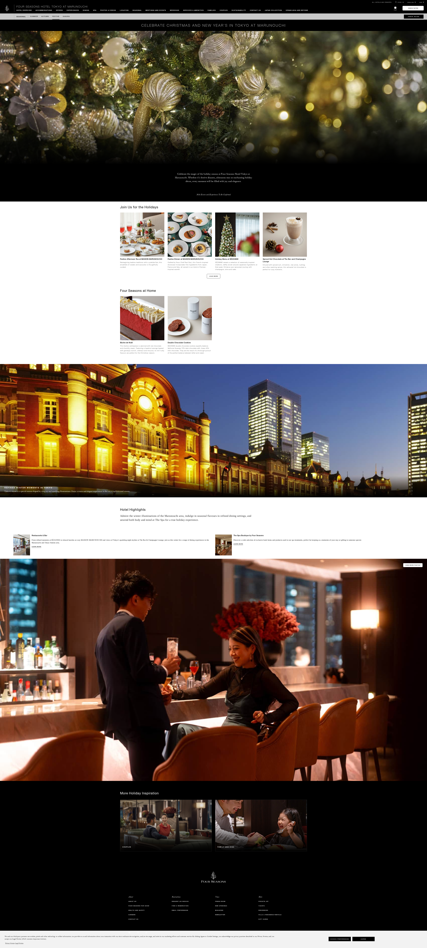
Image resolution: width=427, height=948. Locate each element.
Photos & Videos (108, 10)
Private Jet (264, 901)
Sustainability (239, 10)
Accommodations (44, 10)
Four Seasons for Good (138, 906)
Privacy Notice (10, 943)
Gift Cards (263, 919)
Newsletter (220, 914)
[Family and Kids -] (261, 825)
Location (124, 10)
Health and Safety (136, 910)
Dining (86, 10)
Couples (224, 10)
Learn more (36, 546)
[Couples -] (166, 825)
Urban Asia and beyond (297, 10)
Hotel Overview (24, 10)
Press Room (220, 901)
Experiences (73, 10)
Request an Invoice (180, 901)
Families (212, 10)
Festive (55, 16)
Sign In (401, 2)
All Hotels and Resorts (382, 2)
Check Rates (413, 8)
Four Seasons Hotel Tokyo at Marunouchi (52, 6)
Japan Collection (273, 10)
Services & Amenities (193, 10)
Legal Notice (19, 943)
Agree (363, 939)
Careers (132, 914)
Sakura (66, 16)
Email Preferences (180, 910)
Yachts (262, 906)
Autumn (45, 16)
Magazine (219, 910)
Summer (34, 16)
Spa (94, 10)
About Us (132, 901)
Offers (59, 10)
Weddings (174, 10)
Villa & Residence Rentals (270, 914)
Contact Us (255, 10)
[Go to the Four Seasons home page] (7, 8)
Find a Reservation (180, 906)
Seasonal (137, 10)
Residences (263, 910)
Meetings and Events (156, 10)
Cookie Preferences (339, 939)
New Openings (221, 906)
